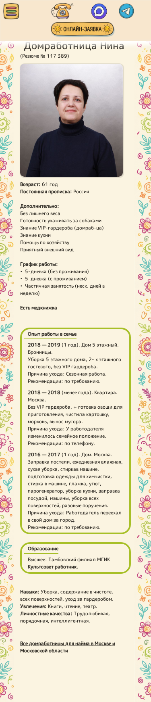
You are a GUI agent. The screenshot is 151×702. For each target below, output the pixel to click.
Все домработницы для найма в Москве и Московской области (67, 647)
